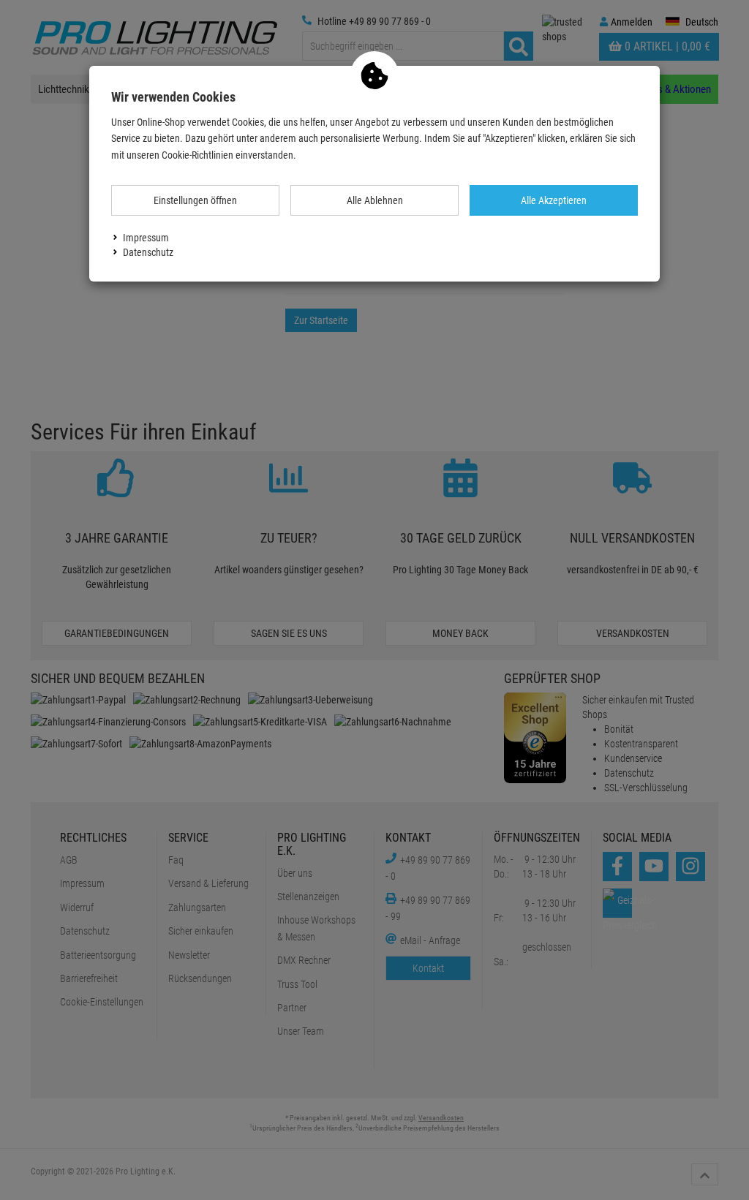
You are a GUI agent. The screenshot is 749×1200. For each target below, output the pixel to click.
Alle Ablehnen (375, 200)
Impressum (146, 238)
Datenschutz (148, 252)
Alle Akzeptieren (554, 200)
